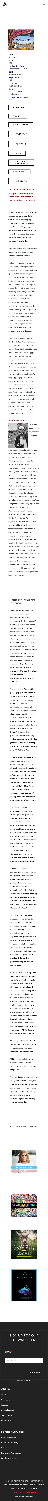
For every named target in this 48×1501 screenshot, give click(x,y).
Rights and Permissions (11, 1453)
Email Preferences (9, 1458)
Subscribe (35, 1372)
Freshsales (27, 1380)
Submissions (6, 1415)
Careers (4, 1405)
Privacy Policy (7, 1420)
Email (8, 1352)
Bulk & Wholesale (8, 1438)
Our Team (5, 1400)
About (4, 1395)
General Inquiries (8, 1410)
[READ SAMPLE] (21, 39)
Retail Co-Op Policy (9, 1443)
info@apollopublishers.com (24, 1492)
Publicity (4, 1448)
